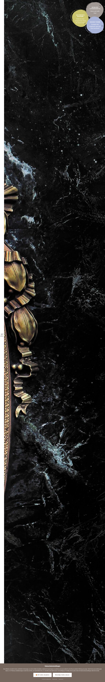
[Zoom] (54, 338)
